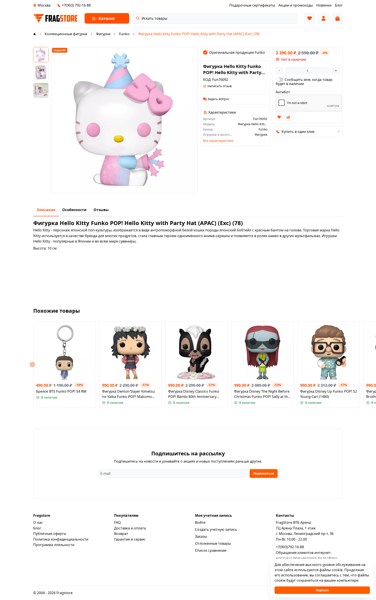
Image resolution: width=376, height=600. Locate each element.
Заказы (201, 536)
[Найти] (138, 18)
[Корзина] (337, 18)
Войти (200, 522)
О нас (38, 522)
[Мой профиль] (323, 18)
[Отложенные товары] (309, 18)
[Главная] (34, 34)
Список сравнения (210, 550)
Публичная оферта (49, 533)
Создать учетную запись (216, 529)
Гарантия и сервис (130, 539)
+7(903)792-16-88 (290, 547)
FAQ (117, 522)
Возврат (121, 533)
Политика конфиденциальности (60, 539)
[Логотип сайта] (55, 18)
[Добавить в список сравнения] (287, 116)
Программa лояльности (53, 544)
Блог (37, 528)
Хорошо (322, 590)
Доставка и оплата (130, 528)
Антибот (283, 92)
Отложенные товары (213, 543)
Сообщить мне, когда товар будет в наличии (304, 81)
